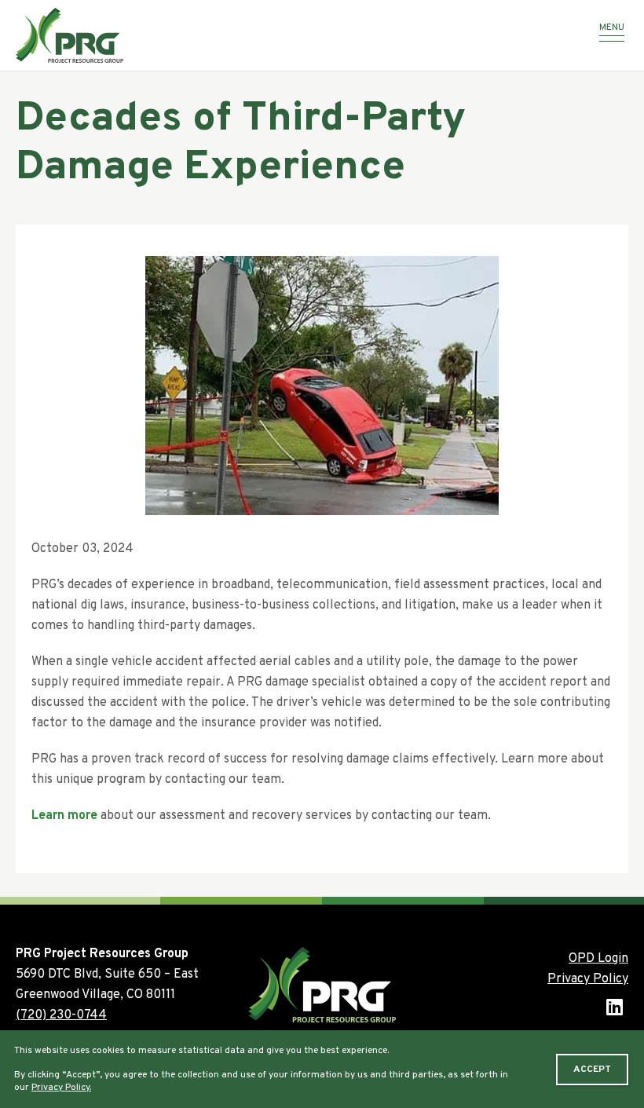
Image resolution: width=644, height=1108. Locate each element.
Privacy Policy (587, 979)
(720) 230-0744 (61, 1015)
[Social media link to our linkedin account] (614, 1009)
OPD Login (598, 959)
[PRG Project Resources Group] (279, 35)
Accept (592, 1069)
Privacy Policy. (61, 1087)
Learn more (64, 816)
